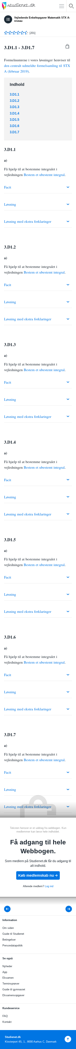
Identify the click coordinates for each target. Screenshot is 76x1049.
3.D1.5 (14, 119)
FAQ (5, 1016)
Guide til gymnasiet (13, 989)
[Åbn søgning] (71, 7)
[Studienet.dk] (28, 6)
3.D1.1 (14, 94)
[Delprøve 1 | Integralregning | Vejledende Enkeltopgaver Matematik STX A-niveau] (8, 909)
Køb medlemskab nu (36, 875)
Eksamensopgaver (13, 995)
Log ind (49, 886)
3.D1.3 (14, 107)
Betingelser (9, 939)
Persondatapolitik (12, 945)
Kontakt (7, 1021)
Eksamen (8, 977)
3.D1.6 (14, 126)
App (4, 972)
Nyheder (7, 966)
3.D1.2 (14, 100)
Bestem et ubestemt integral (44, 174)
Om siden (8, 927)
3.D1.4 (14, 113)
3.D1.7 (14, 132)
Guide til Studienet (13, 933)
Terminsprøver (10, 983)
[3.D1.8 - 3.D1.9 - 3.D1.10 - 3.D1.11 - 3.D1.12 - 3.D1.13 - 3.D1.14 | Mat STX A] (66, 909)
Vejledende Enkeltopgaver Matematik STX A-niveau (42, 19)
